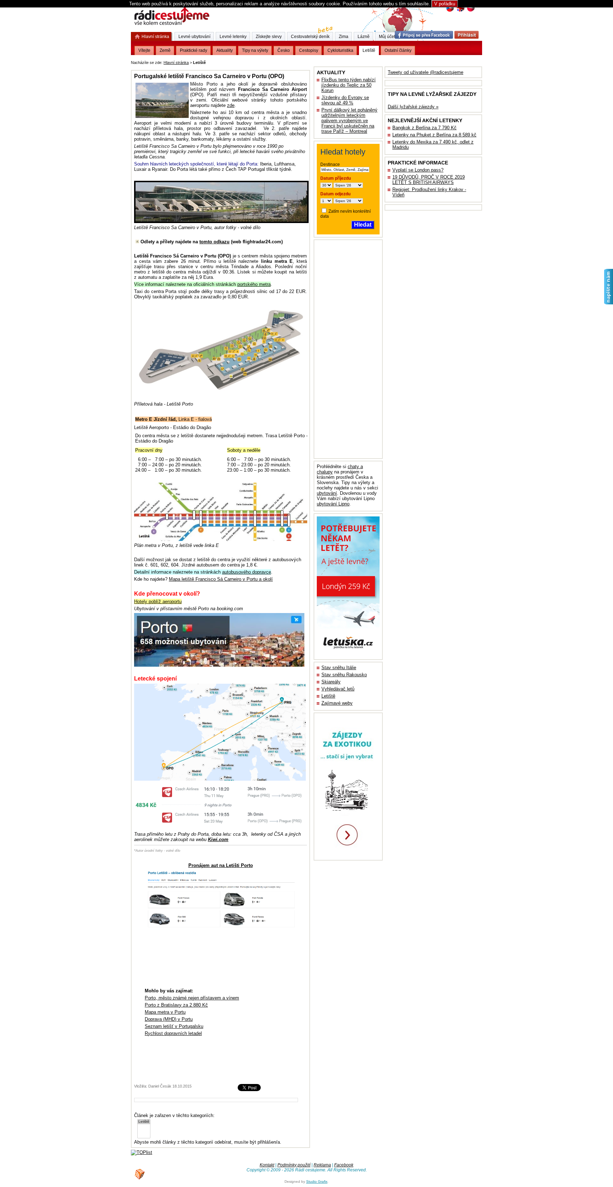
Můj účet (387, 36)
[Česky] (450, 10)
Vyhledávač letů (337, 689)
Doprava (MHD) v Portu (169, 1019)
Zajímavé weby (337, 703)
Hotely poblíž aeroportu (158, 601)
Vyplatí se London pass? (417, 170)
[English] (460, 10)
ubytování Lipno (333, 503)
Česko (283, 50)
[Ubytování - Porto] (219, 665)
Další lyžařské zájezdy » (413, 106)
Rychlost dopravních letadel (173, 1033)
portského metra (254, 284)
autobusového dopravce (246, 572)
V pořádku (444, 3)
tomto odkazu (214, 241)
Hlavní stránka (176, 62)
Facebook (343, 1164)
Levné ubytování (194, 36)
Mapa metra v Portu (165, 1012)
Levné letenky (233, 36)
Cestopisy (308, 50)
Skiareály (331, 681)
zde (230, 105)
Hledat (362, 225)
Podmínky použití (293, 1164)
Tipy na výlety (255, 50)
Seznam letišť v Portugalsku (174, 1026)
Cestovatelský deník (310, 36)
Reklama (322, 1164)
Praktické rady (193, 50)
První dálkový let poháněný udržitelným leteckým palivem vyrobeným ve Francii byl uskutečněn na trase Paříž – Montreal (349, 120)
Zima (343, 36)
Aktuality (224, 50)
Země (165, 50)
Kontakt (267, 1164)
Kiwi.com (218, 839)
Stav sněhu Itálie (338, 667)
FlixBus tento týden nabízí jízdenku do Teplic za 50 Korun (348, 85)
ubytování (327, 493)
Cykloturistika (340, 50)
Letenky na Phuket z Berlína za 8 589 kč (434, 134)
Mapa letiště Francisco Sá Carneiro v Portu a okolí (221, 579)
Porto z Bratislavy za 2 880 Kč (176, 1005)
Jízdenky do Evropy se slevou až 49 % (345, 100)
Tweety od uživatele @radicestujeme (425, 72)
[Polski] (470, 10)
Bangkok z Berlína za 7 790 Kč (424, 127)
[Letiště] (144, 1122)
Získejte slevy (269, 36)
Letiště (328, 696)
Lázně (364, 36)
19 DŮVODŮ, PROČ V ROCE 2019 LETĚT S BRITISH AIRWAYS (428, 179)
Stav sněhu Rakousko (344, 674)
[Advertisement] (295, 61)
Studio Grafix (316, 1181)
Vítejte (144, 50)
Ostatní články (398, 50)
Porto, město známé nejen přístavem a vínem (192, 998)
